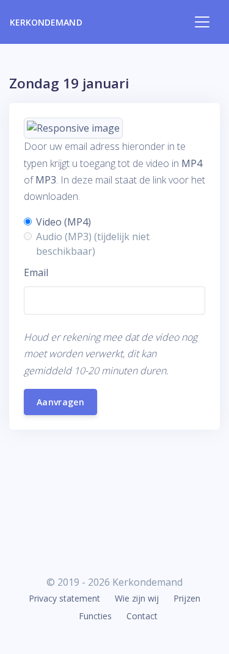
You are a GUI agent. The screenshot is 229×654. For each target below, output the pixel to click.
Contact (142, 616)
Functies (95, 616)
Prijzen (186, 598)
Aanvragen (60, 402)
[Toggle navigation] (202, 22)
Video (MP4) (63, 222)
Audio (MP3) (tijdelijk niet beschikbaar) (93, 244)
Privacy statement (64, 598)
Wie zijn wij (137, 598)
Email (36, 272)
